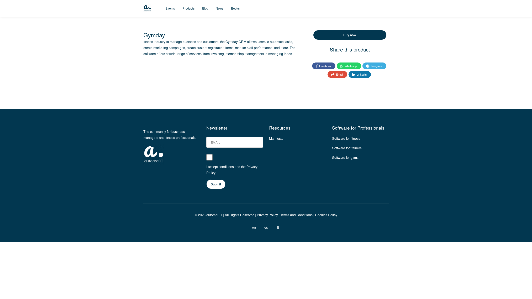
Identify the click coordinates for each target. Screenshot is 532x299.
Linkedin (361, 74)
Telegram (376, 66)
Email (339, 74)
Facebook (324, 66)
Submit (216, 184)
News (220, 8)
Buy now (349, 35)
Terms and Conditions (296, 214)
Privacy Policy (267, 214)
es (266, 227)
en (254, 227)
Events (170, 8)
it (278, 227)
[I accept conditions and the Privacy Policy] (234, 159)
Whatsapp (350, 66)
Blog (205, 8)
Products (188, 8)
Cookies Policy (326, 214)
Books (235, 8)
